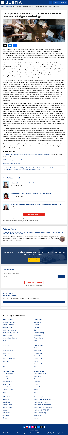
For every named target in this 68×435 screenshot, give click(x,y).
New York (37, 387)
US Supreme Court (48, 168)
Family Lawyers (7, 335)
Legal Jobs (5, 399)
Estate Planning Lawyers (10, 333)
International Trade (8, 358)
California (9, 169)
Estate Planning (39, 333)
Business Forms (7, 405)
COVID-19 (39, 168)
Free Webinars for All (11, 178)
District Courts (7, 387)
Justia (2, 6)
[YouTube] (27, 427)
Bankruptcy (37, 322)
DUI (35, 330)
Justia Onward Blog (40, 413)
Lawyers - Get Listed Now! (34, 282)
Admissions (37, 350)
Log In (56, 2)
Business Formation (8, 348)
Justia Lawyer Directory (41, 402)
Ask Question (34, 302)
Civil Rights (23, 168)
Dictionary (37, 348)
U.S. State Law (39, 371)
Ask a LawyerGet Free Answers (10, 294)
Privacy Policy (48, 433)
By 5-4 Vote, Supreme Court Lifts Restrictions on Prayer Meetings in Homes (26, 154)
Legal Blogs (6, 402)
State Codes (37, 376)
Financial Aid (38, 353)
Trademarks (6, 413)
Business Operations (9, 350)
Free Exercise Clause (34, 169)
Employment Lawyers (9, 330)
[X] (41, 427)
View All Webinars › (34, 214)
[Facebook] (29, 427)
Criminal (36, 325)
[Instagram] (32, 427)
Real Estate (5, 361)
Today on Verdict (10, 229)
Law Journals (38, 358)
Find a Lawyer (8, 269)
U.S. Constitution (7, 374)
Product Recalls (7, 407)
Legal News (9, 6)
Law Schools (38, 345)
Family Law (37, 335)
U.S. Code (5, 376)
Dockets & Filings (7, 389)
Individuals (38, 319)
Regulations (6, 379)
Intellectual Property (8, 356)
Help (30, 433)
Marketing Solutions (41, 397)
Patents (4, 410)
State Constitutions (40, 374)
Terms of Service (37, 433)
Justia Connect (7, 433)
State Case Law (38, 379)
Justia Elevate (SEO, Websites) (43, 407)
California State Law (13, 168)
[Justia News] (14, 2)
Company (24, 433)
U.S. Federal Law (8, 371)
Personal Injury (39, 338)
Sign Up (63, 2)
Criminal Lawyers (7, 327)
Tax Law (5, 364)
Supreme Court (7, 382)
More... (4, 341)
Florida (36, 384)
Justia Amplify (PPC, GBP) (41, 410)
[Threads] (35, 427)
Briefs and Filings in (14, 160)
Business (5, 345)
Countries (5, 415)
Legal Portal (16, 433)
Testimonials (38, 415)
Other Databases (8, 397)
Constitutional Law (31, 168)
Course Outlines (39, 356)
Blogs (36, 361)
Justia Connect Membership (42, 399)
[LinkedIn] (24, 427)
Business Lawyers (8, 325)
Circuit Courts (6, 384)
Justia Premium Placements (42, 405)
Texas (36, 389)
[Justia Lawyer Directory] (44, 427)
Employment (6, 353)
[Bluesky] (38, 427)
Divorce (36, 327)
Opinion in (11, 163)
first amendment (23, 169)
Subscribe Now (34, 260)
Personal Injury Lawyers (9, 338)
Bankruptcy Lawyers (8, 322)
